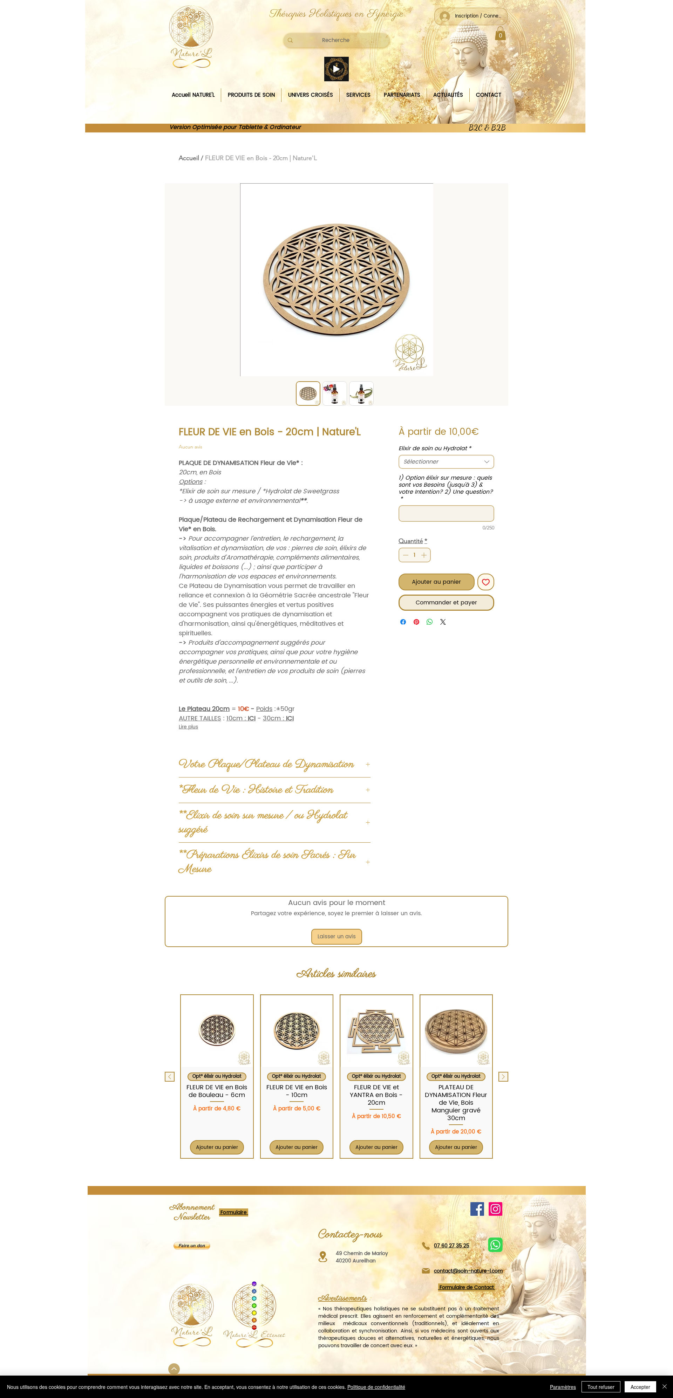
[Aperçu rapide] (217, 1031)
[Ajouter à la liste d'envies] (485, 582)
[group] (336, 1076)
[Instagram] (495, 1209)
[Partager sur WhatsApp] (430, 622)
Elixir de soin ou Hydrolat (435, 448)
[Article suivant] (503, 1077)
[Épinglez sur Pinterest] (416, 622)
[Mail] (425, 1270)
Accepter (640, 1386)
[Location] (322, 1256)
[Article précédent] (170, 1077)
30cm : (278, 718)
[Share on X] (443, 622)
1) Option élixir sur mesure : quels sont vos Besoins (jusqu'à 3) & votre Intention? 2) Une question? (446, 488)
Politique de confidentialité (376, 1386)
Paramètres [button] (563, 1386)
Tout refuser (600, 1386)
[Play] (336, 69)
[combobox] (446, 462)
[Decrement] (405, 555)
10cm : (241, 718)
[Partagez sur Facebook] (403, 622)
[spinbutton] (415, 555)
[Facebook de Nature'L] (477, 1209)
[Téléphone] (425, 1245)
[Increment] (424, 555)
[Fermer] (664, 1386)
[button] (500, 33)
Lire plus (188, 727)
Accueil (189, 158)
